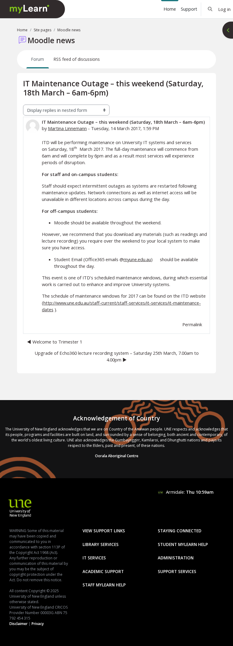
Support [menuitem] (189, 9)
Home (22, 30)
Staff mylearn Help (104, 585)
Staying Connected (179, 531)
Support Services (177, 571)
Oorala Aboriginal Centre (116, 455)
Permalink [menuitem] (192, 324)
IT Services (94, 558)
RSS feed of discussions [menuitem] (77, 59)
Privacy (38, 623)
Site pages (42, 30)
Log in (224, 9)
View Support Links (104, 531)
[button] (210, 9)
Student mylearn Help (183, 544)
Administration (176, 558)
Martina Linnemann (67, 128)
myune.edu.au (137, 259)
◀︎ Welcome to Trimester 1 (54, 342)
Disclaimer (18, 623)
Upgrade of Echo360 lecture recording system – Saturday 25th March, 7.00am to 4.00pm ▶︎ (117, 356)
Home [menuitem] (170, 9)
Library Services (101, 544)
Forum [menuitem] (37, 59)
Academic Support (103, 571)
